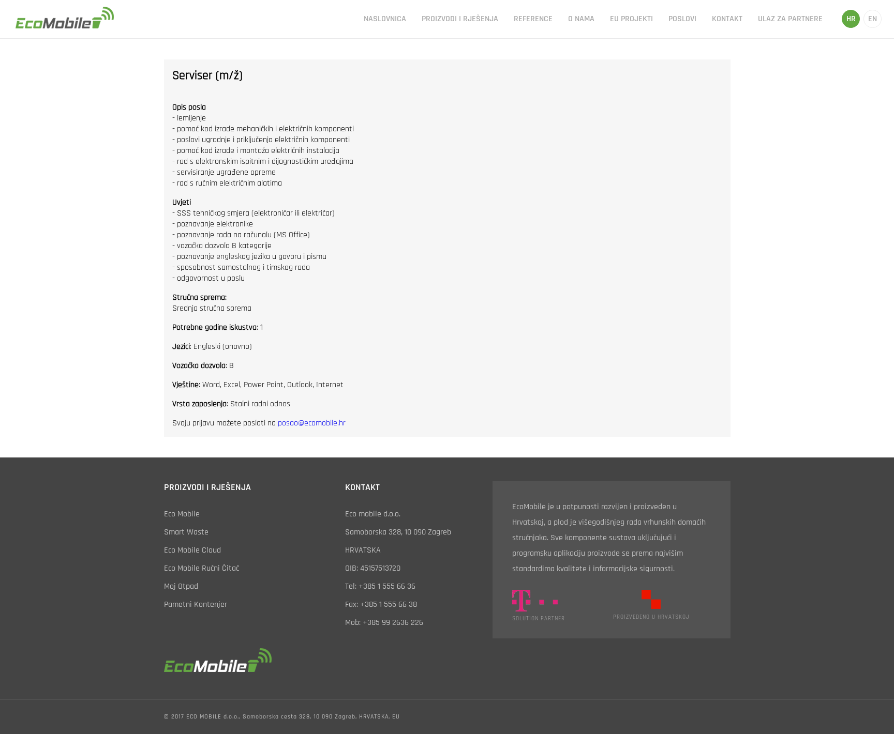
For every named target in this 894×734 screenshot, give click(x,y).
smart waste (186, 532)
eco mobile (182, 514)
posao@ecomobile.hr (312, 423)
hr (851, 18)
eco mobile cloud (192, 550)
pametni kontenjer (195, 604)
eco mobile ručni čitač (201, 568)
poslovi (682, 18)
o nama (581, 18)
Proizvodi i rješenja (460, 18)
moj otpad (181, 586)
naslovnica (385, 18)
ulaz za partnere (790, 18)
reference (533, 18)
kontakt (727, 18)
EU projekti (631, 18)
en (872, 18)
